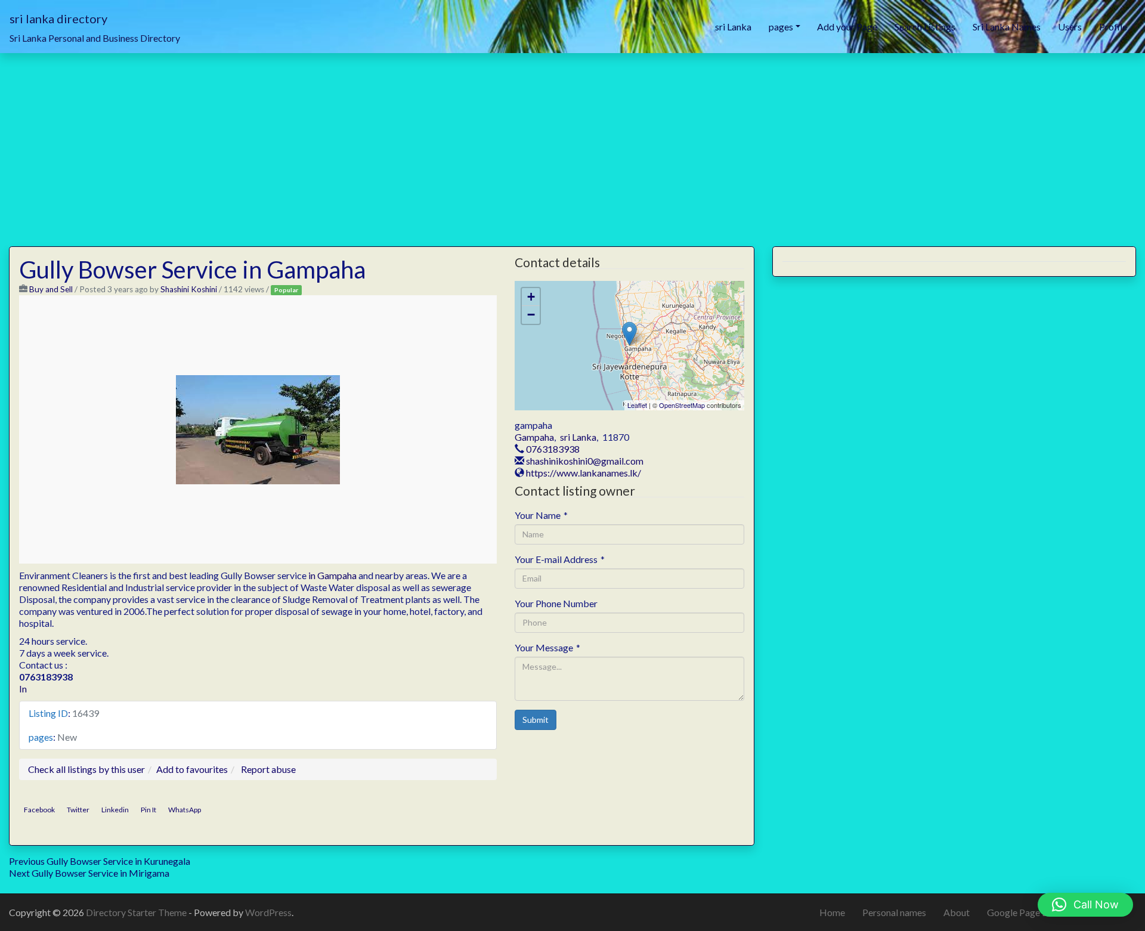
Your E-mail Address (560, 559)
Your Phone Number (556, 603)
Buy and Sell (51, 289)
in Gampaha (332, 575)
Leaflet (637, 405)
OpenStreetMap (682, 405)
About (956, 912)
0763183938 (553, 448)
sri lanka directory (58, 18)
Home (832, 912)
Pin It (148, 809)
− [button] (531, 314)
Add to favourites (192, 769)
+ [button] (531, 296)
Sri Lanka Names (1007, 26)
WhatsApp (184, 809)
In (23, 688)
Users (1070, 26)
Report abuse (268, 769)
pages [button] (781, 26)
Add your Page (847, 26)
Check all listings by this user (86, 769)
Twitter (78, 809)
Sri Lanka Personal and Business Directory (95, 38)
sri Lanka (733, 26)
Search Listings (925, 26)
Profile (1113, 26)
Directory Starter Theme (137, 912)
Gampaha (534, 437)
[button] (1085, 905)
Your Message (547, 647)
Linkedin (115, 809)
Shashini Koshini (188, 289)
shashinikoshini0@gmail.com (584, 460)
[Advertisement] (572, 142)
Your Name (541, 515)
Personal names (894, 912)
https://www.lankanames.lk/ (583, 472)
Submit (535, 720)
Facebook (39, 809)
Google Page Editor (1027, 912)
